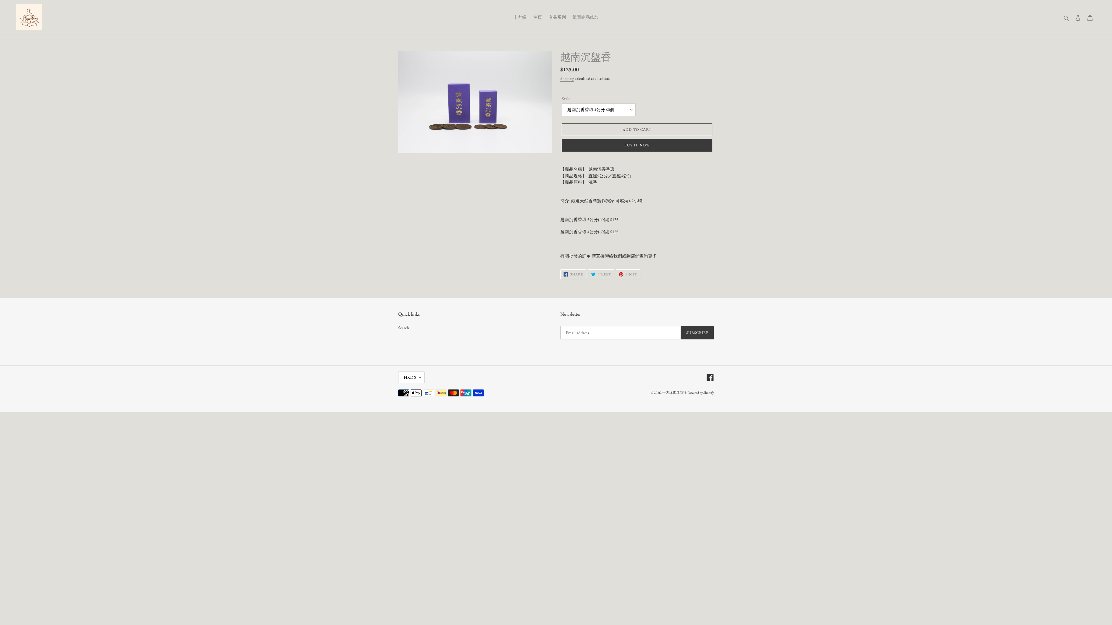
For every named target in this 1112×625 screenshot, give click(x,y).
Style (566, 98)
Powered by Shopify (700, 392)
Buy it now (637, 145)
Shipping (567, 78)
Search (403, 327)
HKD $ (410, 377)
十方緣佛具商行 (674, 392)
